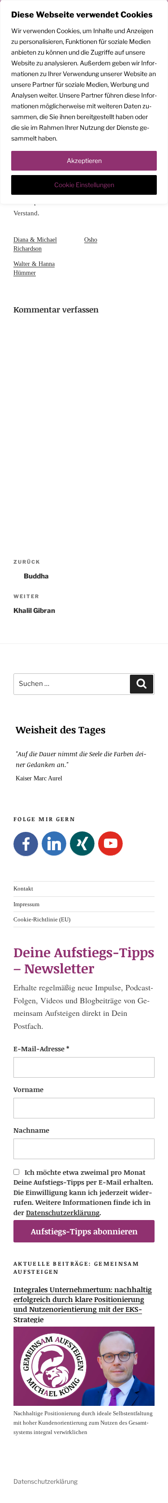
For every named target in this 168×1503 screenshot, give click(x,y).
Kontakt (23, 889)
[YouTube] (110, 843)
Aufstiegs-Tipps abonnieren (84, 1231)
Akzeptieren (84, 160)
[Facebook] (25, 844)
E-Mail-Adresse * (41, 1048)
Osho (90, 239)
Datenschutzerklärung (62, 1212)
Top (158, 1491)
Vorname (28, 1089)
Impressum (26, 904)
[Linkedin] (54, 843)
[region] (84, 102)
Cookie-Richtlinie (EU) (41, 919)
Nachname (31, 1130)
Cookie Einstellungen (84, 184)
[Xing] (82, 843)
